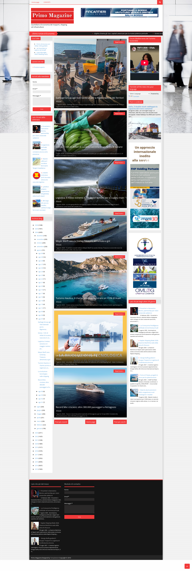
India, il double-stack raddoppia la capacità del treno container (143, 108)
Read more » (119, 42)
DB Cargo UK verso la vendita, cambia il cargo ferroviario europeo (42, 205)
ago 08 (40, 315)
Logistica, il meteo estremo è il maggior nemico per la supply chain (90, 197)
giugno (39, 410)
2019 (36, 447)
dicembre (40, 236)
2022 (36, 436)
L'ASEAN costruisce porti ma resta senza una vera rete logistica (41, 177)
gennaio (39, 428)
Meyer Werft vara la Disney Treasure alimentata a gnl (83, 241)
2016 (36, 458)
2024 (36, 232)
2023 (36, 433)
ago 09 (40, 312)
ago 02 (40, 399)
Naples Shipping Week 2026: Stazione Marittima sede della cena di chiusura (148, 342)
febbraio (40, 425)
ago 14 (40, 301)
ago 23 (40, 275)
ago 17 (40, 293)
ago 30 (40, 253)
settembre (40, 247)
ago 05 (40, 395)
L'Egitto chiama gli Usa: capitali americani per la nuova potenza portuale (80, 33)
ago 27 (40, 264)
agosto (39, 250)
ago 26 (40, 268)
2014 (36, 465)
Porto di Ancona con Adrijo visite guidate (42, 45)
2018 (36, 451)
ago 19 (40, 290)
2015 (36, 462)
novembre (40, 239)
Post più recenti (61, 422)
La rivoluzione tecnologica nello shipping (43, 373)
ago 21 (40, 282)
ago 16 (40, 297)
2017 (36, 455)
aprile (39, 418)
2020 (36, 444)
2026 (36, 225)
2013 (36, 469)
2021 (36, 440)
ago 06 (40, 391)
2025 (36, 229)
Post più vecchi (120, 422)
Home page (35, 2)
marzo (39, 421)
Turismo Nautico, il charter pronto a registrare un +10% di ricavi (88, 298)
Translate (136, 96)
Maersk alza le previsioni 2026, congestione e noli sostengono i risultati (147, 392)
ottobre (39, 243)
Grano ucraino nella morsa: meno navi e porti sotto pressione (137, 33)
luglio (39, 407)
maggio (39, 414)
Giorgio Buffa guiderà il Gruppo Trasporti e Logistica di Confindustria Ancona (149, 360)
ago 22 (40, 279)
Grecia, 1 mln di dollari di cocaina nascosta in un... (44, 335)
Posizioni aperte (39, 67)
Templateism (54, 558)
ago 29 (40, 257)
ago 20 (40, 286)
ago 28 (40, 261)
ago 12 (40, 308)
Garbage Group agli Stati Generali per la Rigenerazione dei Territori (90, 97)
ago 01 (40, 402)
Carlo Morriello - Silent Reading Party (41, 53)
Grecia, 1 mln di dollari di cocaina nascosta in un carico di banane (89, 146)
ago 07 (40, 319)
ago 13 (40, 304)
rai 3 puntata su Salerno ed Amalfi (40, 49)
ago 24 (40, 272)
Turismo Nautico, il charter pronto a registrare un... (44, 365)
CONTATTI (47, 2)
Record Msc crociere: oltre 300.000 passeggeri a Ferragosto (86, 407)
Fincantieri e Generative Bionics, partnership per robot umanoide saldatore (148, 310)
